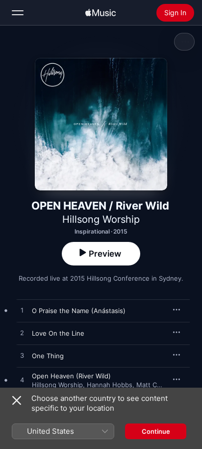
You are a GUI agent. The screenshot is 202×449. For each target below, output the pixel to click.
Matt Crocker (156, 385)
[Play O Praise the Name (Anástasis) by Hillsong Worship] (22, 310)
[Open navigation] (17, 13)
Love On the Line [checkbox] (58, 333)
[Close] (16, 400)
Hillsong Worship (101, 219)
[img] (100, 12)
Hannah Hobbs (109, 385)
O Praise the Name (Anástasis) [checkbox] (79, 311)
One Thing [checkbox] (48, 356)
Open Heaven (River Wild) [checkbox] (71, 376)
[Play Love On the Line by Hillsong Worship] (22, 333)
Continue (156, 431)
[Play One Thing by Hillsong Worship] (22, 355)
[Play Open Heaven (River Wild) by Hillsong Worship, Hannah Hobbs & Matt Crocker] (22, 380)
